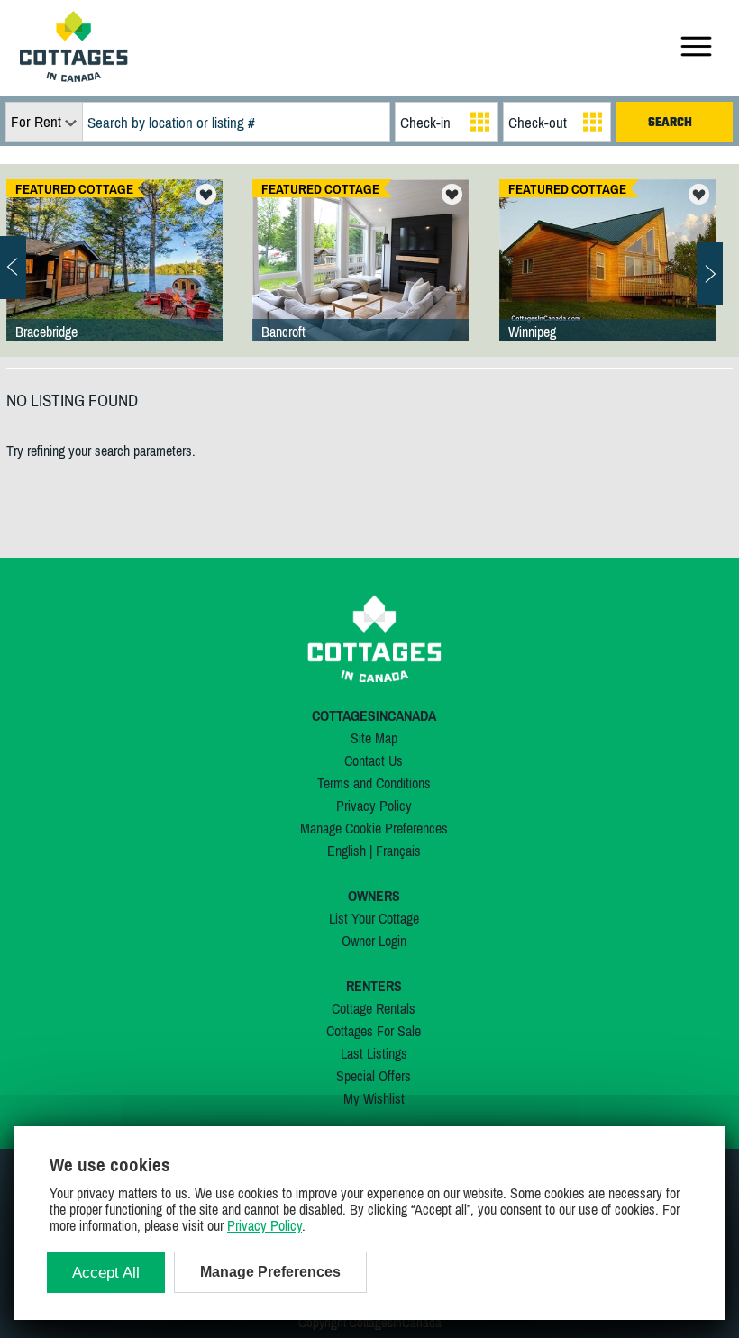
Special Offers (373, 1076)
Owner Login (374, 941)
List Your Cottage (374, 918)
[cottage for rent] (74, 76)
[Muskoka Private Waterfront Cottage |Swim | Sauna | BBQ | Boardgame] (114, 278)
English (346, 850)
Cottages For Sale (373, 1031)
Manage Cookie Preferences (374, 828)
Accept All (106, 1272)
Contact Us (373, 760)
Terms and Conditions (374, 783)
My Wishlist (374, 1098)
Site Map (374, 738)
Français (398, 850)
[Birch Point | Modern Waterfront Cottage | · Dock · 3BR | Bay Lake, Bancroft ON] (360, 278)
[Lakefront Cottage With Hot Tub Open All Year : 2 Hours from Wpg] (607, 278)
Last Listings (374, 1053)
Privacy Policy (374, 805)
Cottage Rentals (373, 1008)
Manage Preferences (270, 1271)
